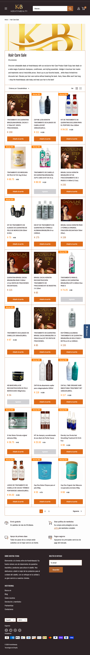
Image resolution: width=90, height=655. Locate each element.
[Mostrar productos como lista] (81, 88)
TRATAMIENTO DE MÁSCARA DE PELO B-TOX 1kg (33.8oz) (17, 173)
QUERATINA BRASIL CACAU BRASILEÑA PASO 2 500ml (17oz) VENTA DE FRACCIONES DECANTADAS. (18, 281)
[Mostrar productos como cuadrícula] (77, 88)
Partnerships (9, 605)
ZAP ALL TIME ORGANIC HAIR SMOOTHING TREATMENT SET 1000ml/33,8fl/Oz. (71, 388)
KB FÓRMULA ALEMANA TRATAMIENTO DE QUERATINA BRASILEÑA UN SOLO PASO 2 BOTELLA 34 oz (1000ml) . (71, 337)
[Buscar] (70, 8)
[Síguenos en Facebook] (6, 630)
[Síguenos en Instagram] (15, 630)
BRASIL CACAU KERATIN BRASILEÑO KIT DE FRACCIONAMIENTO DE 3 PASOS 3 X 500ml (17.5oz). (70, 176)
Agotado (45, 191)
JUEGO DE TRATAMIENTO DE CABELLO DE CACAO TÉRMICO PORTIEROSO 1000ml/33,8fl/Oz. (18, 488)
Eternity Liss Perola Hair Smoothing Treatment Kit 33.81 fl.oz (71, 438)
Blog (6, 594)
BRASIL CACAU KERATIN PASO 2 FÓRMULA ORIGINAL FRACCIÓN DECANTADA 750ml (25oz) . (72, 229)
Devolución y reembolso (13, 601)
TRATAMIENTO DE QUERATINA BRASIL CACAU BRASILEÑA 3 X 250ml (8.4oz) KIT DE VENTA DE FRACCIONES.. (45, 337)
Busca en (8, 590)
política (56, 528)
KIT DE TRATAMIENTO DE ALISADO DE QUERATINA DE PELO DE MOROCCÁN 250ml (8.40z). (17, 229)
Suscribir (56, 569)
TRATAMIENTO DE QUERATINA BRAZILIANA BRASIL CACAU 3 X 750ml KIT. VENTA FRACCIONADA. (18, 123)
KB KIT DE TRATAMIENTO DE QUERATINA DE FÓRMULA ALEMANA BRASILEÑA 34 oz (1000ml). (44, 229)
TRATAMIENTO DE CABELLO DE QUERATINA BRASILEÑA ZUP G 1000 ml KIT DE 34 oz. (44, 175)
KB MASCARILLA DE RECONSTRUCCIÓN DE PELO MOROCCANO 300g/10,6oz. (17, 388)
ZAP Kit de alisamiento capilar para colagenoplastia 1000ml (44, 386)
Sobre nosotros (10, 598)
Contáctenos (9, 609)
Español (8, 620)
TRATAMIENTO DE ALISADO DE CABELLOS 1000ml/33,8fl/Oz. (18, 334)
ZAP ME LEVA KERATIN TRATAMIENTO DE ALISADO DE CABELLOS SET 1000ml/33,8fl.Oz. (45, 123)
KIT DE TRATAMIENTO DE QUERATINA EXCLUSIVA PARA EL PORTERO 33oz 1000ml (71, 122)
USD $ (20, 620)
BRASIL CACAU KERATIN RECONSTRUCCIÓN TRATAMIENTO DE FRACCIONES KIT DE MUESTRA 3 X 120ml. (45, 283)
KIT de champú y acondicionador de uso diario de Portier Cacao (45, 436)
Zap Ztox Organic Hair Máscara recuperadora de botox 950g (71, 486)
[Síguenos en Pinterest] (19, 630)
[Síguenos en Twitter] (10, 630)
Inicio (6, 20)
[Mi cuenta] (78, 8)
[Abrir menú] (6, 8)
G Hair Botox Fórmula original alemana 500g (17, 436)
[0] (83, 8)
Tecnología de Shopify (11, 648)
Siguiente (76, 511)
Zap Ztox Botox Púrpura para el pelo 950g (44, 486)
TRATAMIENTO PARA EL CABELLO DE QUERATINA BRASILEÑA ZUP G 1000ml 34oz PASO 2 (71, 281)
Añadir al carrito (18, 139)
